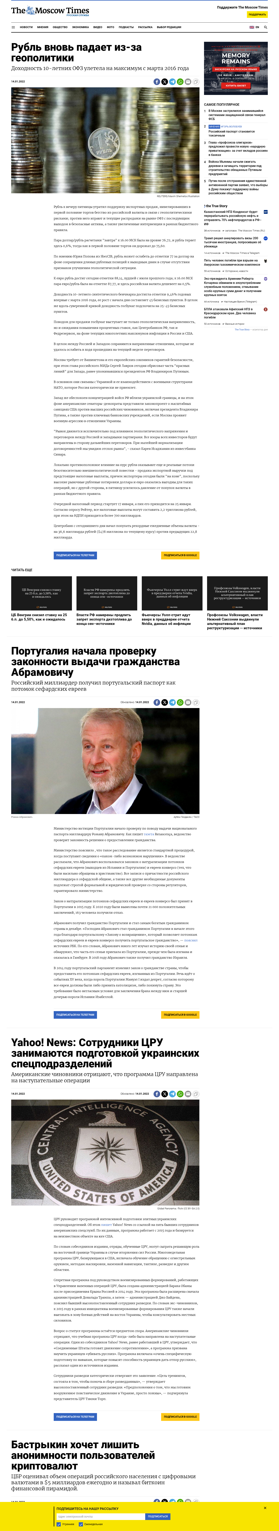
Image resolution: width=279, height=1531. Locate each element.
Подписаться (139, 787)
